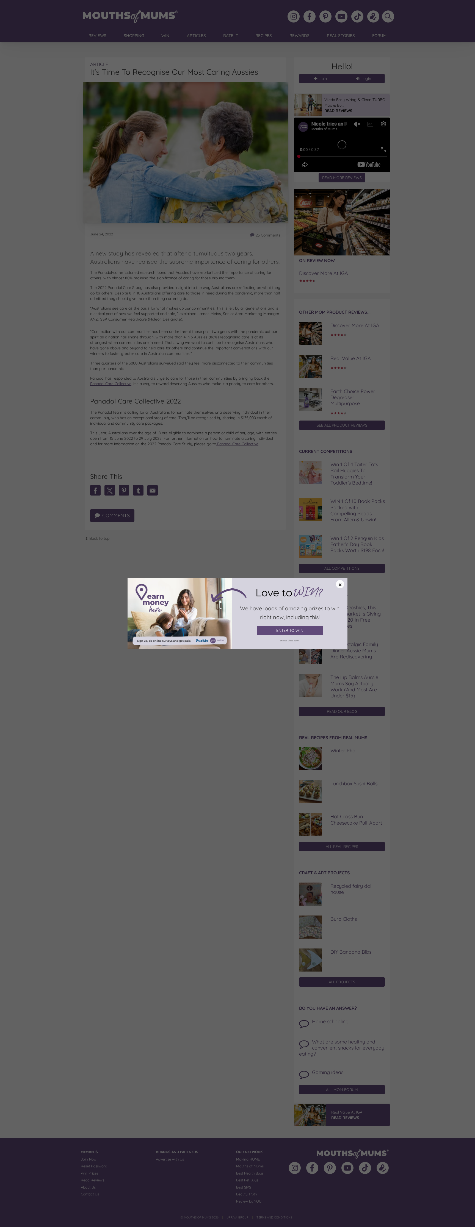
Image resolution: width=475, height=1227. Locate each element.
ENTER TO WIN (289, 630)
